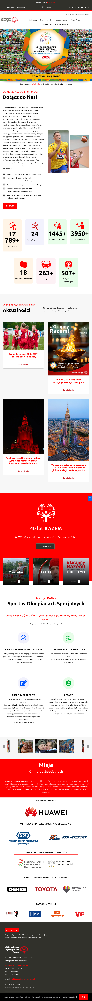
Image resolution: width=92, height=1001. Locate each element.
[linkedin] (85, 7)
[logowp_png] (79, 912)
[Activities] (46, 571)
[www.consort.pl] (18, 740)
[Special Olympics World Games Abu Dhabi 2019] (75, 741)
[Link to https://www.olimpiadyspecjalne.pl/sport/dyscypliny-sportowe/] (23, 683)
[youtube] (82, 7)
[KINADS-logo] (12, 911)
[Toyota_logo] (46, 887)
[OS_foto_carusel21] (38, 741)
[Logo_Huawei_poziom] (46, 806)
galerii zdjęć (36, 84)
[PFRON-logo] (30, 859)
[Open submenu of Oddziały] (50, 7)
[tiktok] (79, 7)
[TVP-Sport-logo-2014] (57, 912)
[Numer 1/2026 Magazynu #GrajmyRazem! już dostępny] (68, 324)
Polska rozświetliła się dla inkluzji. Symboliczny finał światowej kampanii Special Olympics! (23, 460)
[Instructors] (76, 571)
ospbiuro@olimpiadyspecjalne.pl (23, 979)
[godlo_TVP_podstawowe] (35, 912)
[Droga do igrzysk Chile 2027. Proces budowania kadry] (23, 324)
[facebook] (69, 7)
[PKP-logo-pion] (23, 831)
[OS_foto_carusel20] (57, 741)
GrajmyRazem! (51, 2)
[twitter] (72, 7)
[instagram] (75, 7)
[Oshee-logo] (17, 887)
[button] (25, 7)
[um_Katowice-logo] (74, 885)
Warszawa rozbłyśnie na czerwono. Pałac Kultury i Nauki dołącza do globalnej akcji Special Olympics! (69, 467)
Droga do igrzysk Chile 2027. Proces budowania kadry (23, 355)
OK (83, 997)
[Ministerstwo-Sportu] (61, 860)
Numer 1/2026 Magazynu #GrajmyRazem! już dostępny (68, 381)
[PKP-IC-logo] (68, 834)
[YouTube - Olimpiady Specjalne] (16, 571)
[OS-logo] (9, 18)
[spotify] (88, 7)
